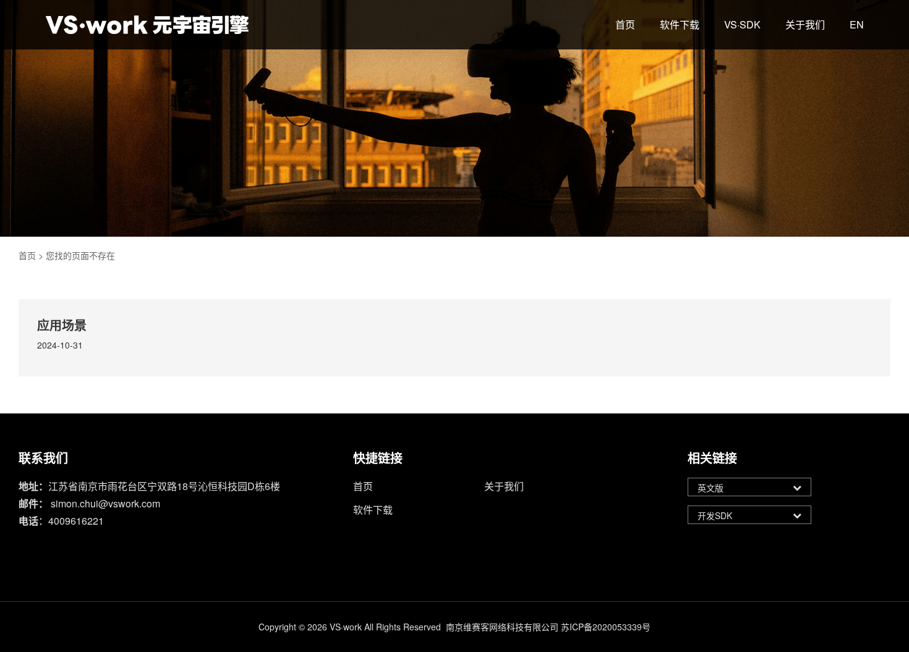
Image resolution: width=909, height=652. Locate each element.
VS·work (346, 626)
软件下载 (679, 24)
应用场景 (62, 325)
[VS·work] (147, 24)
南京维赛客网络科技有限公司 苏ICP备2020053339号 (548, 626)
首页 (625, 24)
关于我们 (805, 24)
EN (857, 24)
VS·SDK (742, 24)
